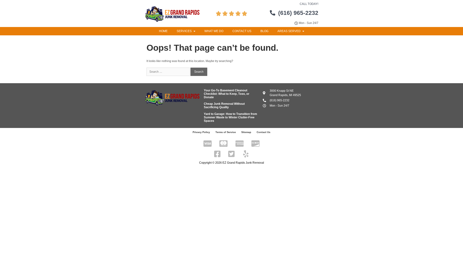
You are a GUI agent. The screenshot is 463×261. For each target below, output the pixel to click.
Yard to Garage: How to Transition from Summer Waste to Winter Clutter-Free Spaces (230, 117)
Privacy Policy (201, 132)
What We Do (213, 31)
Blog (264, 31)
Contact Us (241, 31)
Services (184, 31)
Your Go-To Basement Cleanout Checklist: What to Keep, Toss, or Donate (226, 94)
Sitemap (246, 132)
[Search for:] (168, 71)
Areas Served (289, 31)
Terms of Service (225, 132)
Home (163, 31)
